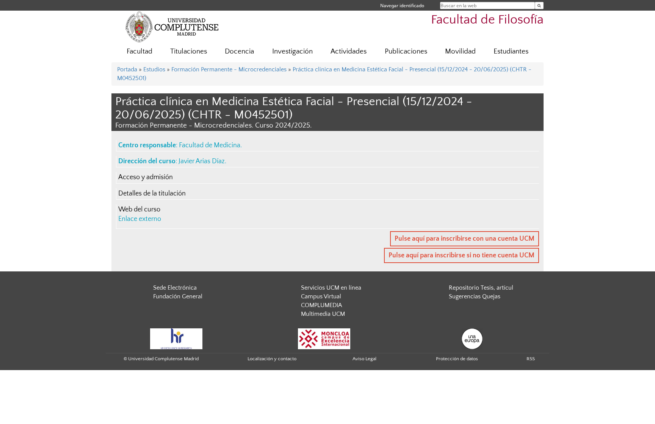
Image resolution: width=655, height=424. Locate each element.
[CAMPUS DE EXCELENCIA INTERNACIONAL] (324, 338)
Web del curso (139, 209)
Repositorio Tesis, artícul (481, 287)
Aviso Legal (364, 358)
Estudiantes (511, 51)
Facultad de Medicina (209, 145)
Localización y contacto (272, 358)
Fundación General (177, 296)
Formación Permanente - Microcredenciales (229, 69)
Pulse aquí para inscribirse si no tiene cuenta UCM (461, 255)
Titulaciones (188, 51)
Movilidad (460, 51)
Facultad (139, 51)
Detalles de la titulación (152, 193)
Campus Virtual (321, 296)
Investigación (292, 51)
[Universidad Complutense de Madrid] (172, 26)
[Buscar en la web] (539, 5)
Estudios (154, 69)
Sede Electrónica (175, 287)
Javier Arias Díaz (202, 161)
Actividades (349, 51)
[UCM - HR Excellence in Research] (176, 338)
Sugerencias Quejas (474, 296)
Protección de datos (457, 358)
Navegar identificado (402, 5)
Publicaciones (406, 51)
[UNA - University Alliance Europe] (472, 338)
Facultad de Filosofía (487, 20)
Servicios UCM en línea (331, 287)
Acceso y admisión (145, 177)
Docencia (239, 51)
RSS (531, 358)
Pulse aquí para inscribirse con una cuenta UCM (464, 239)
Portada (127, 69)
